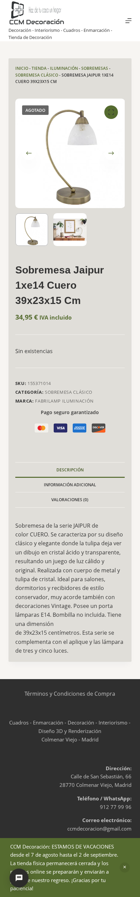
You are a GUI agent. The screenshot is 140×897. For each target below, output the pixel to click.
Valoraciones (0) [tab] (69, 500)
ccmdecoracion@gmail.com (99, 828)
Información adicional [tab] (70, 485)
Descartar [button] (125, 867)
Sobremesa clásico (36, 75)
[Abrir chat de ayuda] (19, 878)
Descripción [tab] (70, 470)
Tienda (39, 68)
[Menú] (128, 21)
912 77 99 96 (116, 806)
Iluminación (64, 68)
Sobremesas (94, 68)
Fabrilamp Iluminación (64, 401)
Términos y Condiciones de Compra (69, 693)
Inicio (21, 68)
